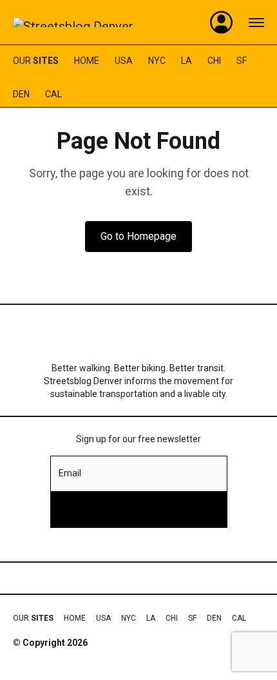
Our (36, 60)
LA (186, 60)
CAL (53, 94)
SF (241, 60)
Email (70, 473)
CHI (214, 60)
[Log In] (221, 22)
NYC (157, 60)
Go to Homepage (138, 236)
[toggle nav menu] (256, 22)
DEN (21, 94)
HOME (86, 60)
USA (124, 60)
